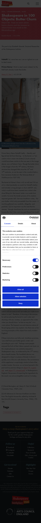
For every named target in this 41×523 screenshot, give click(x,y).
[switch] (36, 266)
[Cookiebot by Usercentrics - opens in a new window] (29, 217)
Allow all (20, 289)
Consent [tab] (7, 223)
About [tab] (33, 223)
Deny (20, 303)
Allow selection (20, 296)
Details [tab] (20, 223)
